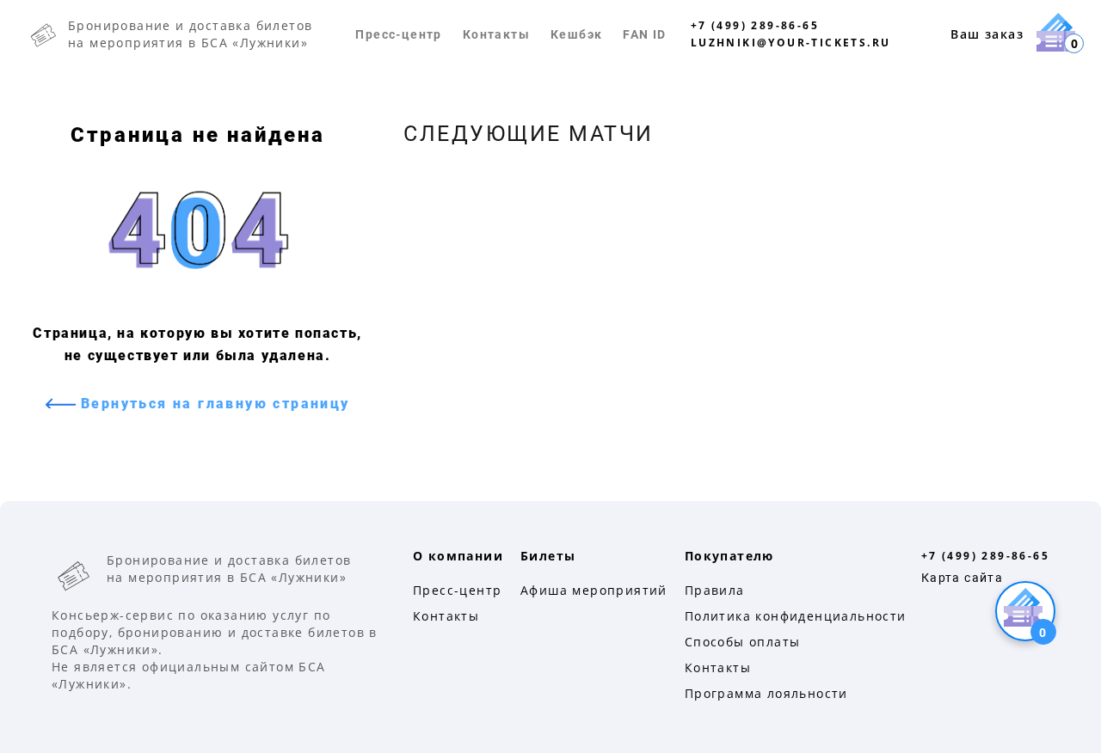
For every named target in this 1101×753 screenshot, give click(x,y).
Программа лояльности (766, 693)
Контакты (496, 34)
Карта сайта (962, 578)
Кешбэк (576, 34)
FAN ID (644, 34)
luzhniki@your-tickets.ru (791, 42)
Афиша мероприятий (593, 590)
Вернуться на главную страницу (213, 403)
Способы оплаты (743, 642)
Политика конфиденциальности (796, 616)
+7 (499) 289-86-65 (755, 25)
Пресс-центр (398, 34)
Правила (715, 590)
